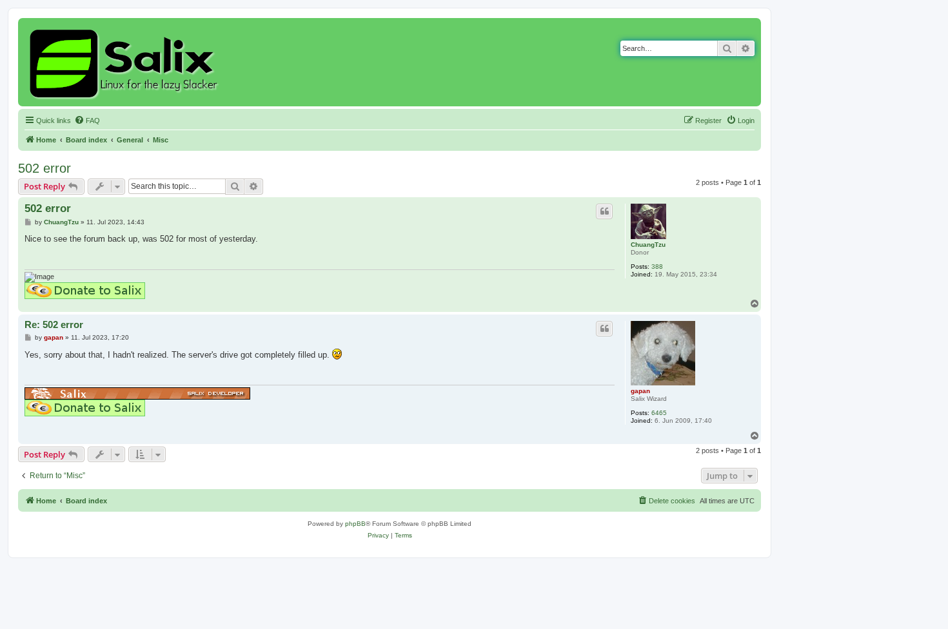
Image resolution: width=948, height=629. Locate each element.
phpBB (355, 523)
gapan (640, 390)
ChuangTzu (648, 244)
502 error (44, 168)
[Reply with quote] (604, 211)
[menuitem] (87, 120)
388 (657, 266)
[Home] (125, 62)
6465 (659, 412)
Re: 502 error (54, 324)
